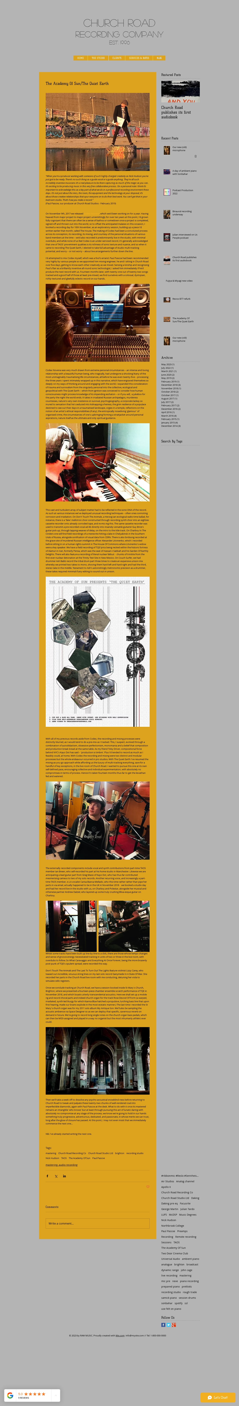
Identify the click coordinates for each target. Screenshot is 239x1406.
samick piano (169, 1297)
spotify (178, 1303)
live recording (169, 1275)
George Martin (169, 1209)
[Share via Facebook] (47, 1176)
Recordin (94, 34)
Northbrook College (172, 1225)
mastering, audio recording (62, 1164)
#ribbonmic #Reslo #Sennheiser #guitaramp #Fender (180, 1175)
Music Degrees (187, 1214)
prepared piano (170, 1286)
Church (103, 22)
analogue (166, 1264)
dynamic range (170, 1270)
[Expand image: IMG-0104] (71, 926)
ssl (186, 1303)
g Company (138, 34)
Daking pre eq (169, 1203)
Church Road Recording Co (72, 1153)
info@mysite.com (135, 1335)
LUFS (164, 1214)
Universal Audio (170, 1258)
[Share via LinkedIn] (64, 1176)
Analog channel (185, 1181)
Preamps (182, 1231)
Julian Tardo (187, 1209)
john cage (186, 1270)
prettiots (187, 1286)
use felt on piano (171, 1308)
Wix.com (120, 1335)
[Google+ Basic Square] (174, 1325)
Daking (195, 1198)
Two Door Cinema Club (174, 1253)
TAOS (64, 1158)
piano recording (189, 1281)
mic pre (165, 1281)
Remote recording (185, 1236)
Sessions (166, 1242)
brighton (119, 1153)
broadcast (192, 1264)
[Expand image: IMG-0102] (124, 926)
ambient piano (190, 1258)
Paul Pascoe (98, 1158)
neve (175, 1281)
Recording (167, 1236)
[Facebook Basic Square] (163, 1325)
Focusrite (185, 1203)
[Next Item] (194, 91)
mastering (51, 1153)
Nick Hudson (52, 1158)
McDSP (173, 1214)
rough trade (190, 1292)
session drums (187, 1297)
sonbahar (167, 1303)
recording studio (134, 1153)
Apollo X (166, 1187)
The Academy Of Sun (79, 1158)
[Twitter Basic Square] (169, 1325)
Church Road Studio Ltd (100, 1153)
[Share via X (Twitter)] (56, 1176)
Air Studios (167, 1181)
